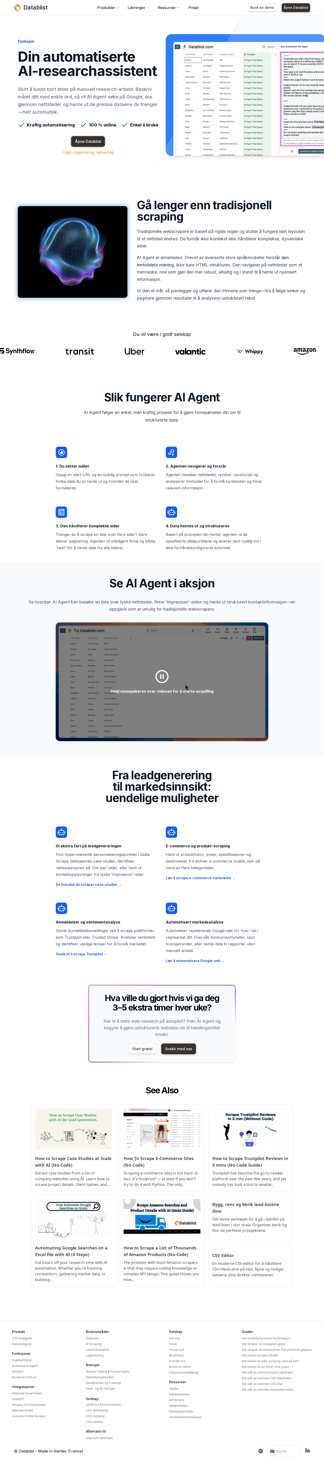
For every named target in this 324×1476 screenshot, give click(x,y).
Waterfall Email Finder (27, 1393)
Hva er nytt (176, 1349)
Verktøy (92, 1399)
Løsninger (136, 7)
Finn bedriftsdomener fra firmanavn (266, 1338)
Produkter (106, 7)
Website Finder (22, 1410)
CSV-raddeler (95, 1416)
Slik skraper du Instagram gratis (263, 1344)
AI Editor (17, 1371)
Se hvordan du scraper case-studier (88, 884)
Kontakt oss (177, 1361)
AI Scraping (94, 1344)
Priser (193, 7)
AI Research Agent (25, 1366)
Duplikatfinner (22, 1360)
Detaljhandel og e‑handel (103, 1383)
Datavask (92, 1338)
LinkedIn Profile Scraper (29, 1416)
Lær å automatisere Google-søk (195, 961)
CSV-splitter (94, 1422)
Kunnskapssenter (181, 1411)
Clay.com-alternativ (99, 1438)
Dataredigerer (22, 1344)
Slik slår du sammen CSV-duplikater (266, 1378)
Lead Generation (97, 1349)
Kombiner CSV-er (24, 1377)
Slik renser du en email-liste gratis (265, 1367)
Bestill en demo (180, 1367)
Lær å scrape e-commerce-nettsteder (201, 878)
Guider (173, 1388)
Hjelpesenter (178, 1405)
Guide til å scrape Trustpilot (81, 954)
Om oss (174, 1338)
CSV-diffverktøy (97, 1410)
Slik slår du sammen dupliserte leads (267, 1389)
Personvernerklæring (183, 1372)
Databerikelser (179, 1394)
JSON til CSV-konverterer (103, 1404)
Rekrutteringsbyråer (100, 1377)
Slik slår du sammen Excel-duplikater (267, 1372)
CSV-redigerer (22, 1338)
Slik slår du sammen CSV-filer (262, 1384)
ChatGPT (18, 1399)
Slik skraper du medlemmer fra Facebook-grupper (277, 1349)
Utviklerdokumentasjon (185, 1417)
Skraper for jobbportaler (29, 1404)
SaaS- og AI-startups (100, 1388)
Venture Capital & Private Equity (107, 1371)
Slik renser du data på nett (260, 1355)
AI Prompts (176, 1400)
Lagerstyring (94, 1355)
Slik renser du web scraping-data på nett (270, 1361)
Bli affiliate (176, 1355)
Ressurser (167, 7)
